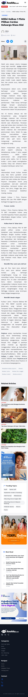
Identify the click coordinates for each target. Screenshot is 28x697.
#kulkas (21, 368)
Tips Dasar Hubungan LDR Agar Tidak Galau (13, 426)
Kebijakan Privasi (5, 668)
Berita (2, 666)
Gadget (3, 650)
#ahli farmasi (7, 495)
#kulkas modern (6, 374)
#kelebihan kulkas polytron (9, 368)
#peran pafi (12, 489)
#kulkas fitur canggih (17, 371)
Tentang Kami (4, 670)
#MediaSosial (17, 495)
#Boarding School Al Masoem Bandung (12, 502)
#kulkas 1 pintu (6, 371)
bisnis (2, 646)
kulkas (19, 66)
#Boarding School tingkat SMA (12, 498)
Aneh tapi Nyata (5, 644)
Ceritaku (8, 11)
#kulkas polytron (17, 374)
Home (2, 11)
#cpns (6, 509)
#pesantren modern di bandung (13, 492)
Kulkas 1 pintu (7, 356)
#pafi (5, 489)
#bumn (18, 506)
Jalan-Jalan (4, 655)
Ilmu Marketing (5, 653)
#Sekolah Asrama (9, 506)
